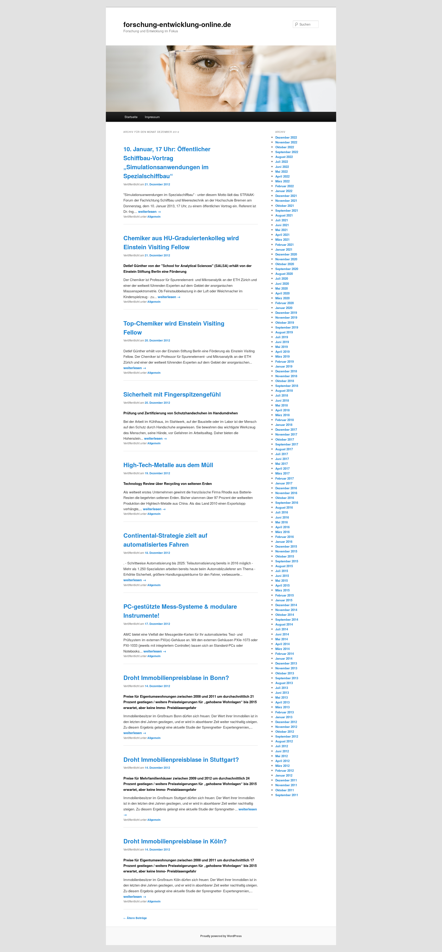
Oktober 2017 (284, 439)
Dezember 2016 (286, 488)
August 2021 (284, 215)
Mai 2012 (281, 756)
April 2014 (282, 644)
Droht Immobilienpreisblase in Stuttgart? (181, 759)
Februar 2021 (284, 244)
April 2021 (282, 234)
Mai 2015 (281, 580)
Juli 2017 (281, 454)
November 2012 (286, 726)
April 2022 (282, 176)
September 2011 (286, 795)
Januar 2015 (283, 600)
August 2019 (284, 332)
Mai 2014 (281, 639)
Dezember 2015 (286, 546)
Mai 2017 (281, 463)
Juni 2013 (282, 692)
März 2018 (282, 415)
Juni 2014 (282, 634)
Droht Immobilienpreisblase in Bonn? (176, 677)
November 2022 (286, 142)
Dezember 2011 (286, 780)
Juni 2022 (282, 166)
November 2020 (286, 259)
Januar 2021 (283, 249)
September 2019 (286, 327)
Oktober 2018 (284, 381)
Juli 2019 (281, 337)
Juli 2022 (281, 161)
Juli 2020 (281, 278)
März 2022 (282, 181)
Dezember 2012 (286, 722)
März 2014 (282, 649)
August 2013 (284, 683)
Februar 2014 (284, 653)
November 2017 (286, 434)
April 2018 (282, 410)
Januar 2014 (283, 658)
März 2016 (282, 532)
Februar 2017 (284, 478)
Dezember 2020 (286, 254)
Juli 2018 (281, 395)
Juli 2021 (281, 220)
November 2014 (286, 610)
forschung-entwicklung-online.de (177, 24)
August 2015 (284, 566)
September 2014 (286, 619)
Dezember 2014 (286, 605)
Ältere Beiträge (135, 918)
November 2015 (286, 551)
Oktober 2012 (284, 731)
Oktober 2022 (284, 147)
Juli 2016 (281, 512)
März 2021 (282, 239)
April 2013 (282, 702)
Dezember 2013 (286, 663)
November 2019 (286, 317)
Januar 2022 (283, 191)
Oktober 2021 (284, 205)
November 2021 (286, 200)
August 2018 (284, 390)
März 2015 (282, 590)
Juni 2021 (282, 225)
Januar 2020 (283, 307)
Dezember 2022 (286, 137)
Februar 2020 (284, 303)
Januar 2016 (283, 541)
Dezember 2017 (286, 429)
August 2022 (284, 156)
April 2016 (282, 527)
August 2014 (284, 624)
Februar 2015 (284, 595)
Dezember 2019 (286, 312)
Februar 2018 (284, 420)
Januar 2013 (283, 717)
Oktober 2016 (284, 497)
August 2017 (284, 449)
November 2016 (286, 493)
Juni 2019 (282, 342)
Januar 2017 (283, 483)
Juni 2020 (282, 283)
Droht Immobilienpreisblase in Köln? (175, 841)
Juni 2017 (282, 459)
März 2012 (282, 765)
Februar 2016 (284, 536)
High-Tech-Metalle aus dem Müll (168, 464)
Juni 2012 (282, 751)
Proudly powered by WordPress (221, 936)
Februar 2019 (284, 361)
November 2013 (286, 668)
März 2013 (282, 707)
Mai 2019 (281, 346)
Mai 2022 (281, 171)
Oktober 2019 (284, 322)
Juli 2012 (281, 746)
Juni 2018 (282, 400)
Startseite (131, 117)
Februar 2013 (284, 712)
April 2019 (282, 351)
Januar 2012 (283, 775)
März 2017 (282, 473)
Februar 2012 (284, 770)
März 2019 (282, 356)
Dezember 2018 (286, 371)
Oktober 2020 (284, 264)
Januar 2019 (283, 366)
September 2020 (286, 269)
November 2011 (286, 785)
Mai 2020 (281, 288)
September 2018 (286, 385)
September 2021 (286, 210)
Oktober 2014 (284, 614)
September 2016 (286, 502)
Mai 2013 (281, 697)
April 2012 (282, 761)
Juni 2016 (282, 517)
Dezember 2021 (286, 195)
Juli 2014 (281, 629)
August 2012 (284, 741)
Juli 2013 (281, 687)
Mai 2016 (281, 522)
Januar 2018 (283, 424)
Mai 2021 (281, 230)
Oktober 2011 (284, 790)
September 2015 (286, 561)
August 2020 (284, 273)
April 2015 (282, 585)
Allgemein (153, 216)
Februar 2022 (284, 186)
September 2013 (286, 678)
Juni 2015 (282, 575)
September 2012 (286, 736)
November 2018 (286, 376)
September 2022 (286, 152)
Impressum (152, 117)
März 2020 (282, 298)
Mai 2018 (281, 405)
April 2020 (282, 293)
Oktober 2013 (284, 673)
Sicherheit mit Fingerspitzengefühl (172, 394)
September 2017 (286, 444)
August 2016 (284, 507)
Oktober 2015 (284, 556)
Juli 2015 (281, 571)
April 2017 (282, 468)
